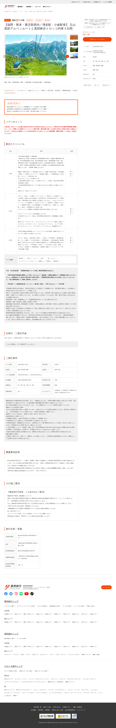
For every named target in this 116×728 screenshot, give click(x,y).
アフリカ (15, 654)
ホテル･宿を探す (42, 606)
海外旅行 (28, 6)
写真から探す (90, 606)
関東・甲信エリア (29, 614)
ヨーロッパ (7, 654)
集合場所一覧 (38, 707)
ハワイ (51, 654)
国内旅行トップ (11, 601)
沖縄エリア (93, 614)
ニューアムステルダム (55, 692)
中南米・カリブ (85, 654)
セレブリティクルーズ (73, 679)
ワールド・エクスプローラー (57, 689)
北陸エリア (39, 614)
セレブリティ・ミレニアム (89, 689)
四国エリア (75, 614)
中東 (22, 654)
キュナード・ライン (20, 679)
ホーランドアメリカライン (12, 681)
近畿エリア (57, 614)
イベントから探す (79, 606)
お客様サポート (98, 2)
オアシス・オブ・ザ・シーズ (72, 692)
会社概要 (33, 710)
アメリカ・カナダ (73, 654)
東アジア (35, 654)
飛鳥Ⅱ (15, 695)
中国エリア (66, 614)
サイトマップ (81, 710)
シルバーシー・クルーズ (58, 679)
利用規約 (47, 710)
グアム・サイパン (61, 654)
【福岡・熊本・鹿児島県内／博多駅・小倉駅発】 (41, 11)
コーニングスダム (41, 692)
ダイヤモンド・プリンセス (12, 692)
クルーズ (37, 6)
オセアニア (43, 654)
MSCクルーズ (8, 679)
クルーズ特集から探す (10, 671)
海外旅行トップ (11, 634)
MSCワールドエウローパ (23, 689)
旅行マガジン (47, 6)
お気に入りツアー (76, 2)
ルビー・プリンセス (28, 692)
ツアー (21, 11)
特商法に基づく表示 (57, 710)
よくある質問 (108, 2)
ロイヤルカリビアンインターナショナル (33, 681)
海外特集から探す (9, 638)
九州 (26, 11)
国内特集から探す (55, 606)
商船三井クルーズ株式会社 (55, 681)
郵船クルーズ (69, 681)
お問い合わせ (87, 2)
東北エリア (18, 614)
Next (67, 56)
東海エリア (48, 614)
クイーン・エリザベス (39, 689)
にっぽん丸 (7, 695)
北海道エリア (8, 614)
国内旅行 (20, 6)
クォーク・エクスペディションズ (38, 679)
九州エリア (84, 614)
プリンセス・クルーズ (89, 679)
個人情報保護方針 (70, 710)
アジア (28, 654)
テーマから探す (67, 606)
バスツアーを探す (9, 606)
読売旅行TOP (7, 11)
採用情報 (40, 710)
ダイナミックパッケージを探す (26, 606)
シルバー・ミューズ (73, 689)
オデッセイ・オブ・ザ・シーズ (92, 692)
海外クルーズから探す (41, 671)
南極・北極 (96, 654)
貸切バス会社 (47, 707)
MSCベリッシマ (9, 689)
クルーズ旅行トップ (13, 666)
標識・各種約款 (77, 707)
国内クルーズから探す (26, 671)
